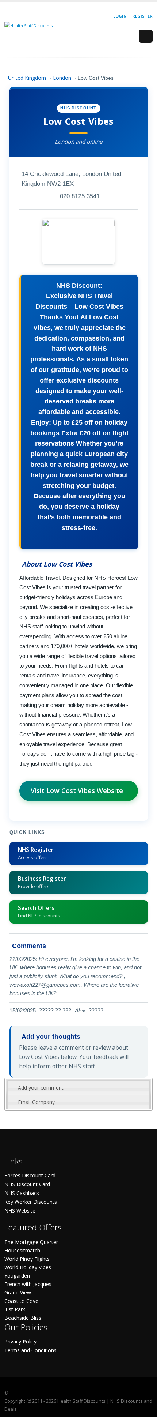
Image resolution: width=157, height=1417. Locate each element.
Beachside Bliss (22, 1317)
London (62, 77)
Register (142, 16)
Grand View (17, 1292)
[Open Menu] (146, 36)
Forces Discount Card (29, 1175)
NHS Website (19, 1210)
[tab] (78, 1087)
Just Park (14, 1309)
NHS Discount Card (27, 1184)
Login (120, 16)
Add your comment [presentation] (41, 1087)
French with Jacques (27, 1284)
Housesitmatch (22, 1250)
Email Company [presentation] (36, 1101)
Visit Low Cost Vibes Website (77, 790)
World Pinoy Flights (27, 1258)
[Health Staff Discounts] (28, 25)
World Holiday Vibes (27, 1267)
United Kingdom (27, 77)
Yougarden (17, 1275)
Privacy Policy (20, 1341)
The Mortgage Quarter (31, 1242)
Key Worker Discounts (30, 1201)
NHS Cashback (21, 1192)
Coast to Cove (21, 1300)
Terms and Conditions (30, 1350)
